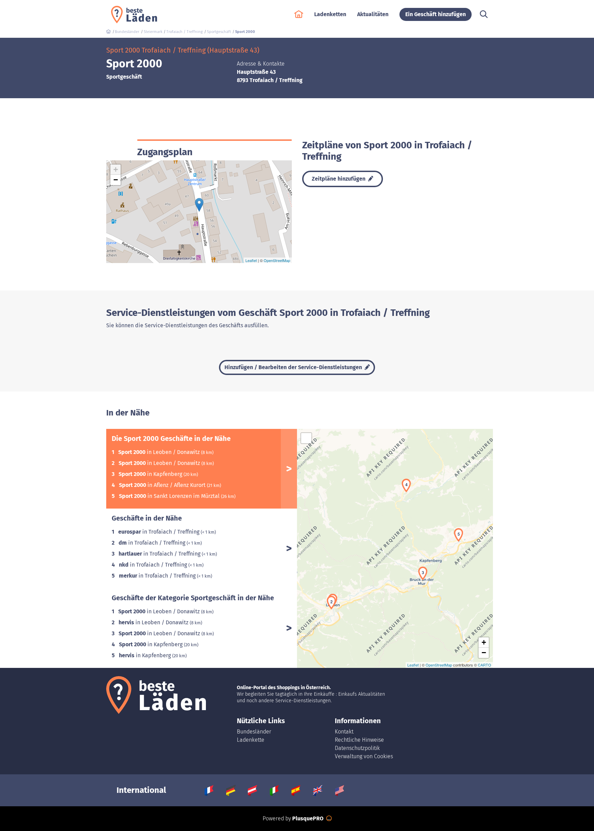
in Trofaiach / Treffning (159, 531)
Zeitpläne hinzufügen (339, 178)
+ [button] (115, 169)
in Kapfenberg (151, 474)
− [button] (115, 179)
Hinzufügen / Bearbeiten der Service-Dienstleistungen (293, 367)
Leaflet (251, 260)
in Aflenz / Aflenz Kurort (163, 485)
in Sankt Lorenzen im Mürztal (170, 496)
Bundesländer (254, 731)
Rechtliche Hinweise (359, 740)
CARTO (484, 665)
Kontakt (344, 731)
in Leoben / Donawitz (159, 452)
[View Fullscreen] (306, 438)
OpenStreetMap (277, 260)
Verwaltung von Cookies (364, 756)
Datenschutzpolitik (357, 748)
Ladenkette (250, 740)
